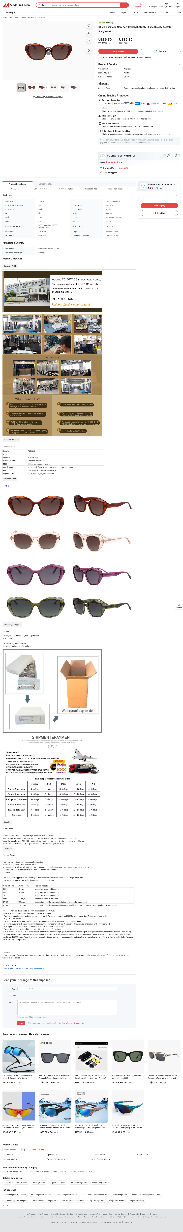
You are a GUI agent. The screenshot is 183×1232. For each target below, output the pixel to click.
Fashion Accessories (27, 18)
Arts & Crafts (13, 18)
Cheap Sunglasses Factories (67, 1194)
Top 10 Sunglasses (97, 1200)
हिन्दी (125, 1217)
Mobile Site (145, 1214)
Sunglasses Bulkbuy (136, 1200)
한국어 (111, 1217)
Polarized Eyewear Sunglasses (72, 1200)
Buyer (123, 13)
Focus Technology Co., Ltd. (75, 1222)
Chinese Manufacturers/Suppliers (62, 1214)
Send (21, 1023)
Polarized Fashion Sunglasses (44, 1200)
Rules (179, 13)
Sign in (178, 6)
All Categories (11, 13)
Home (4, 18)
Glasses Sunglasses (119, 1194)
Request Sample (144, 57)
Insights (154, 1214)
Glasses (7, 1182)
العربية (105, 1217)
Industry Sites (107, 1214)
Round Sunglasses (99, 1182)
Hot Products (30, 1214)
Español (41, 1217)
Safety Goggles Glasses (101, 1159)
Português (50, 1217)
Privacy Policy (128, 1222)
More (4, 1205)
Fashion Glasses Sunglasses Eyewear (146, 1194)
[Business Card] (177, 195)
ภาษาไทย (132, 1217)
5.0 (149, 188)
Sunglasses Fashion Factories (95, 1194)
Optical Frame (52, 1154)
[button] (127, 188)
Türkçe (140, 1217)
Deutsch (87, 1217)
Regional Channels (121, 1214)
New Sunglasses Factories (41, 1194)
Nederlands (96, 1217)
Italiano (79, 1217)
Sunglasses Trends (116, 1200)
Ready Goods (141, 1154)
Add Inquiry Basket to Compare (48, 96)
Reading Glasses (8, 1159)
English (33, 1217)
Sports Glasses (21, 1182)
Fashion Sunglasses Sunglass (15, 1200)
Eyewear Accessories (55, 1159)
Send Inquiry (118, 51)
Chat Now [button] (162, 51)
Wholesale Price (95, 1214)
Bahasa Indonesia (160, 1217)
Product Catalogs (38, 1149)
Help (136, 13)
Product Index (134, 1214)
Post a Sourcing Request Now (72, 1023)
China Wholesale (81, 1214)
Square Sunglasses (58, 1182)
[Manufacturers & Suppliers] (16, 5)
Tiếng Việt (148, 1217)
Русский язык (69, 1217)
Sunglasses (41, 18)
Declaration (117, 1222)
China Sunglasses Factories (15, 1194)
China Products (43, 1214)
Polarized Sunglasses (79, 1182)
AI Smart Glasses (98, 1154)
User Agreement (105, 1222)
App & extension (150, 13)
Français (59, 1217)
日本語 (119, 1217)
